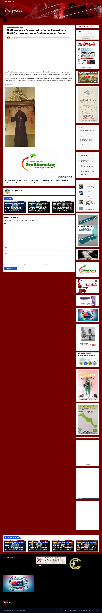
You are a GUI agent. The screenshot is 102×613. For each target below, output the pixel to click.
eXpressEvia (15, 36)
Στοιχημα (90, 175)
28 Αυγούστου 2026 (10, 549)
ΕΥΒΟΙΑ (50, 20)
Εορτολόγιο (88, 464)
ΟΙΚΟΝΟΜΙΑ (23, 20)
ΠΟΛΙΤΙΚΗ (30, 20)
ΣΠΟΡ (62, 20)
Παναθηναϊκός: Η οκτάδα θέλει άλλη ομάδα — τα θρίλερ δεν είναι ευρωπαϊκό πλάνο (38, 208)
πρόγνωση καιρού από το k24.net (86, 38)
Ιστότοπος (6, 259)
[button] (79, 255)
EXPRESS (37, 20)
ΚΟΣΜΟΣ (57, 20)
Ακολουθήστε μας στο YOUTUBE (86, 26)
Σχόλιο (6, 223)
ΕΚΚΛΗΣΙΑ (44, 20)
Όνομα (5, 247)
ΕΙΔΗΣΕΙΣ (10, 20)
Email (5, 253)
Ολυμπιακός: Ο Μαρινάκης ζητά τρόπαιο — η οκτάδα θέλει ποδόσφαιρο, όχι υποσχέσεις (86, 547)
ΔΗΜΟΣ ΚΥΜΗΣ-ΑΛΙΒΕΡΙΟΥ (11, 27)
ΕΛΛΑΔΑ (16, 20)
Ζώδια (83, 147)
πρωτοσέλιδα (85, 67)
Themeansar (23, 610)
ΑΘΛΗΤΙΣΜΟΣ (11, 203)
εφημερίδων (89, 67)
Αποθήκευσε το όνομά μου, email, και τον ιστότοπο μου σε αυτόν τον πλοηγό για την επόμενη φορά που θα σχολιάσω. (30, 264)
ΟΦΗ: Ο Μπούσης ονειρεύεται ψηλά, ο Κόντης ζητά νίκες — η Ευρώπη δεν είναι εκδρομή (62, 208)
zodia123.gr (89, 147)
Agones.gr (86, 175)
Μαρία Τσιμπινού (15, 210)
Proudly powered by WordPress (8, 610)
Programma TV (80, 498)
